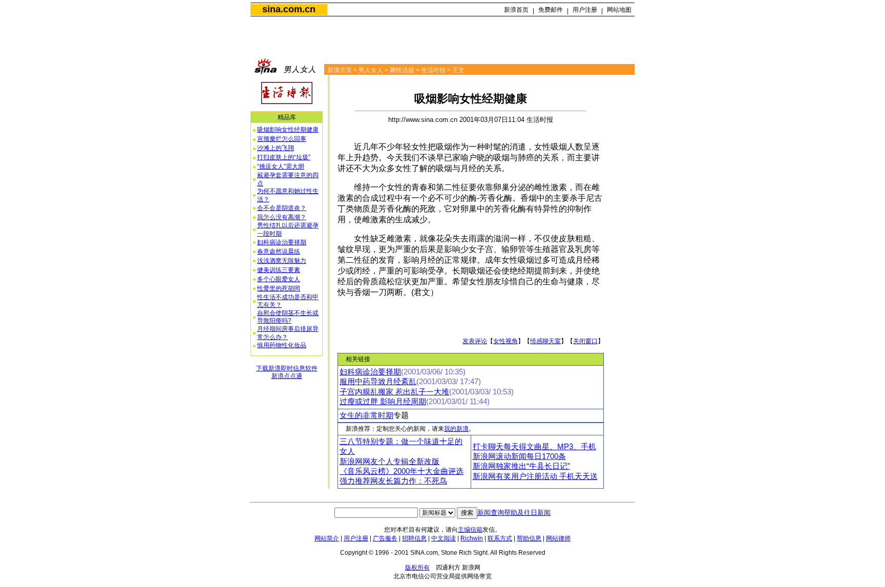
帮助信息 (529, 538)
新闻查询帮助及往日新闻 (514, 512)
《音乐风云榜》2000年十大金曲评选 (401, 471)
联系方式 (500, 538)
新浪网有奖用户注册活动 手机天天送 (535, 476)
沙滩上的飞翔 (275, 148)
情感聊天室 (545, 341)
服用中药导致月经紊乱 (378, 382)
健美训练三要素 (278, 270)
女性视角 (505, 341)
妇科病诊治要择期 (281, 242)
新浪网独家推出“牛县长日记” (521, 466)
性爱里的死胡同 (278, 288)
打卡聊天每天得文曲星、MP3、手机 (534, 447)
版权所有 (417, 567)
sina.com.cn (288, 9)
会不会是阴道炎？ (281, 208)
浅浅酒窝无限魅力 (281, 260)
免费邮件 (550, 9)
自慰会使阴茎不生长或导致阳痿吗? (288, 317)
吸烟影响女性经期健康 (288, 129)
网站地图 (619, 9)
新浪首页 (516, 9)
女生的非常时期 (366, 415)
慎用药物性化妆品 (281, 345)
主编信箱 (470, 529)
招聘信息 (414, 538)
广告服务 (385, 538)
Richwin (471, 538)
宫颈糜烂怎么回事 (281, 138)
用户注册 (585, 9)
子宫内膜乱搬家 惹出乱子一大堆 (394, 392)
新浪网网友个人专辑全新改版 (389, 461)
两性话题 (402, 70)
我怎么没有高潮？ (281, 217)
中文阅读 (443, 538)
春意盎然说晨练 (278, 251)
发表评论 (474, 341)
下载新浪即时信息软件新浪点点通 (287, 372)
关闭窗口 (585, 341)
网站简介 (326, 538)
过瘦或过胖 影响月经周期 (383, 401)
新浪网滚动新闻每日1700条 (519, 456)
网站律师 (558, 538)
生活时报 (433, 70)
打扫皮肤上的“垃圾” (283, 157)
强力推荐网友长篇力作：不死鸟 (393, 481)
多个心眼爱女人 (278, 279)
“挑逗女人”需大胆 (280, 166)
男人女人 (371, 70)
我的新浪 (456, 428)
